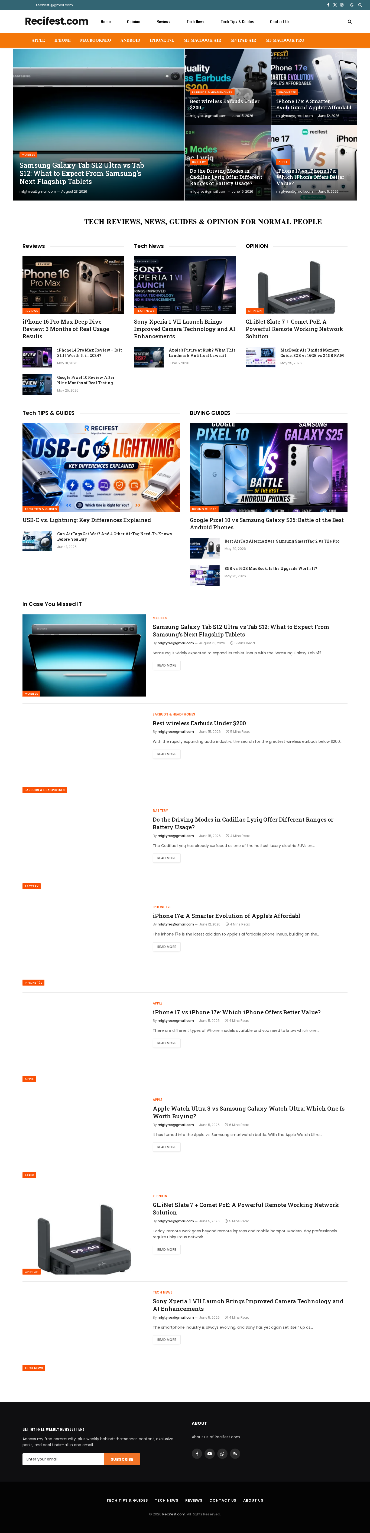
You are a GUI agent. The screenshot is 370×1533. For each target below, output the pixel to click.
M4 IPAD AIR (243, 40)
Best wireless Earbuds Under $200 (224, 104)
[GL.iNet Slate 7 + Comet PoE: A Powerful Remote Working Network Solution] (297, 284)
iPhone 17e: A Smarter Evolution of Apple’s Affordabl (314, 104)
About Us (253, 1500)
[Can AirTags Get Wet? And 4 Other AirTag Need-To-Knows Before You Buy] (37, 541)
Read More (166, 665)
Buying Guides (204, 509)
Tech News (196, 21)
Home (106, 21)
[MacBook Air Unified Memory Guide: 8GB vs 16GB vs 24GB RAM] (260, 357)
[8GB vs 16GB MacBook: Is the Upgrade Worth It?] (205, 575)
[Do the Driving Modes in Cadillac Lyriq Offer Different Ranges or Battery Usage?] (228, 163)
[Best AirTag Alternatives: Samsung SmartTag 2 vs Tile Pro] (205, 548)
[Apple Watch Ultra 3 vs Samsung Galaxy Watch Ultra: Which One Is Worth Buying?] (84, 1137)
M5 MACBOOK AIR (202, 40)
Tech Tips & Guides (237, 21)
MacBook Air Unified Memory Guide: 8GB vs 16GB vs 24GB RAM (312, 352)
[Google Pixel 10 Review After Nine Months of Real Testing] (37, 384)
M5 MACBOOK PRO (285, 40)
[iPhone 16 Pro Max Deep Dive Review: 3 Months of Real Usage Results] (73, 284)
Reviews (163, 21)
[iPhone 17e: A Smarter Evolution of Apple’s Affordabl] (314, 87)
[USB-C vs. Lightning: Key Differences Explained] (101, 467)
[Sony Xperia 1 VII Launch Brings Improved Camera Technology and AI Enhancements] (185, 284)
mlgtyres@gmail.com (38, 191)
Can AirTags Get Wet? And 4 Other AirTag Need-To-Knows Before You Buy (114, 536)
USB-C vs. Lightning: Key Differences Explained (86, 519)
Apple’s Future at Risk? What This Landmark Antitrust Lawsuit (202, 352)
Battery (199, 162)
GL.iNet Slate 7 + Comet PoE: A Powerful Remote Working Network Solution (294, 329)
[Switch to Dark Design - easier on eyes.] (352, 5)
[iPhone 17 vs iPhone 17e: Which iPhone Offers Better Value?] (314, 163)
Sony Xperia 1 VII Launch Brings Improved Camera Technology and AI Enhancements (184, 329)
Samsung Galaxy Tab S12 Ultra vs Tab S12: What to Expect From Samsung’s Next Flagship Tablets (82, 173)
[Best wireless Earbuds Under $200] (228, 87)
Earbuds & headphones (212, 92)
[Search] (359, 5)
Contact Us (280, 21)
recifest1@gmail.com (54, 5)
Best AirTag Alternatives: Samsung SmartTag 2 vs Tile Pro (282, 541)
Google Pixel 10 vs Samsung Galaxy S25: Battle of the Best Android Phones (267, 523)
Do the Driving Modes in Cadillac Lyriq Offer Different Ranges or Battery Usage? (226, 177)
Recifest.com (173, 1514)
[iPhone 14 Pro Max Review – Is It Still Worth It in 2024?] (37, 357)
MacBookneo (95, 40)
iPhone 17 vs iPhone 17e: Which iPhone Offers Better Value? (310, 177)
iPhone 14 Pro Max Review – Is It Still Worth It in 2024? (89, 352)
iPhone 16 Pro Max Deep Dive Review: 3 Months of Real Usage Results (65, 329)
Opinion (133, 21)
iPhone (62, 40)
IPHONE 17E (162, 40)
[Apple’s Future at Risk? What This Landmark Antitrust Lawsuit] (149, 357)
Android (130, 40)
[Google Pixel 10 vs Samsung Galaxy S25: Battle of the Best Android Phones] (269, 467)
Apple (38, 40)
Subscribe (122, 1459)
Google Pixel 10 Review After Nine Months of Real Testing (86, 380)
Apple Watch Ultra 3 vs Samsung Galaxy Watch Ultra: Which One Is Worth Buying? (249, 1112)
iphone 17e (287, 92)
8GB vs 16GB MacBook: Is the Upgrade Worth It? (271, 568)
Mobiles (28, 154)
